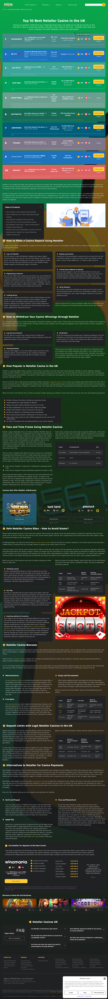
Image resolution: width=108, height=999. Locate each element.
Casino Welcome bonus (14, 680)
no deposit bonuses (19, 659)
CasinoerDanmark (43, 960)
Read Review (19, 519)
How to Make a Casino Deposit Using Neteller (21, 212)
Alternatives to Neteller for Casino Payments (21, 232)
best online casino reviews (42, 542)
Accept (71, 992)
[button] (104, 978)
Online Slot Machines (10, 960)
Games (58, 5)
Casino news (72, 5)
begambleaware (46, 107)
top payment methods (40, 781)
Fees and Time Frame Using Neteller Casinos (21, 222)
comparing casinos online (57, 382)
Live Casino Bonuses (27, 965)
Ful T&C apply (37, 107)
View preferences (99, 992)
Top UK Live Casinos (9, 962)
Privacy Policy (88, 996)
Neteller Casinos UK (13, 234)
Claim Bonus (99, 38)
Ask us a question (14, 938)
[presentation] (106, 510)
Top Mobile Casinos (9, 964)
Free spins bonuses (11, 704)
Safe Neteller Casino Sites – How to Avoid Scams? (22, 224)
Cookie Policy (80, 996)
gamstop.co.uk (55, 107)
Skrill (7, 804)
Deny (85, 992)
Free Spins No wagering (28, 969)
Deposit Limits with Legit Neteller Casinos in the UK (23, 229)
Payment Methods (26, 962)
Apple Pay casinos (34, 836)
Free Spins (24, 967)
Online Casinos (30, 5)
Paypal (28, 806)
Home (4, 9)
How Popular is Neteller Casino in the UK (20, 219)
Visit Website (52, 991)
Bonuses (46, 5)
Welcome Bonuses (26, 964)
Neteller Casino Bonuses (14, 227)
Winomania (62, 717)
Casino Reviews (25, 960)
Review (99, 41)
